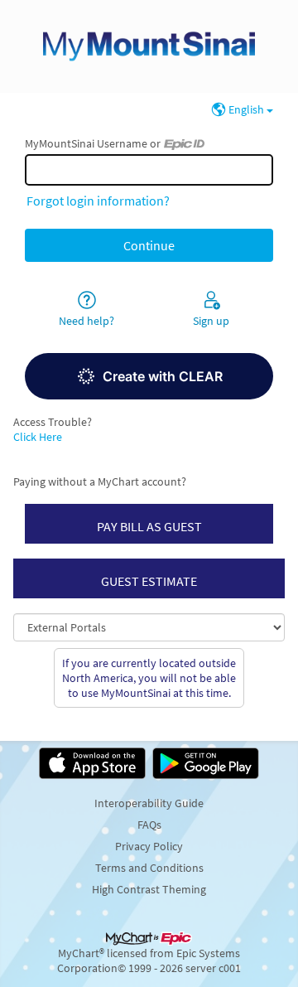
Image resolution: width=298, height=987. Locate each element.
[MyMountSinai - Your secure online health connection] (149, 46)
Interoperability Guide (149, 803)
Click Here (37, 436)
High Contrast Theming (149, 889)
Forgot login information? (98, 200)
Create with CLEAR (163, 376)
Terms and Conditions (149, 867)
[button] (149, 376)
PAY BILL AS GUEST (149, 526)
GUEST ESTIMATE (149, 581)
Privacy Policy (149, 846)
